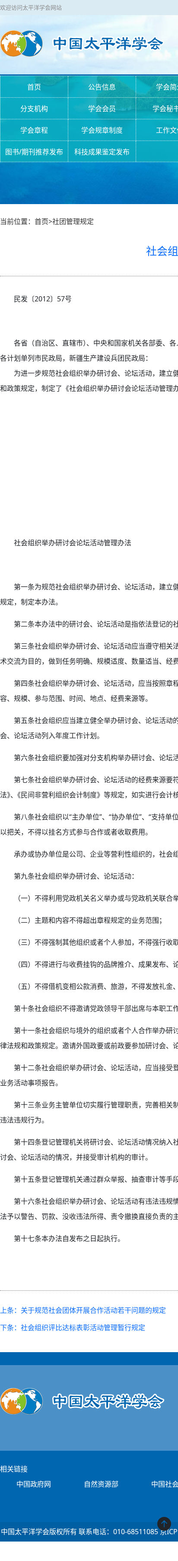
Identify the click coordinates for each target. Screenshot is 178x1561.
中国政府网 (33, 1484)
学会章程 (34, 130)
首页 (34, 87)
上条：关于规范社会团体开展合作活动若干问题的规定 (83, 1310)
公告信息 (102, 87)
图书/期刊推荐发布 (34, 152)
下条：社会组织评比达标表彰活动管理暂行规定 (72, 1327)
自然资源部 (101, 1484)
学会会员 (102, 108)
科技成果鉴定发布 (102, 152)
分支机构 (34, 108)
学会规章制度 (102, 130)
